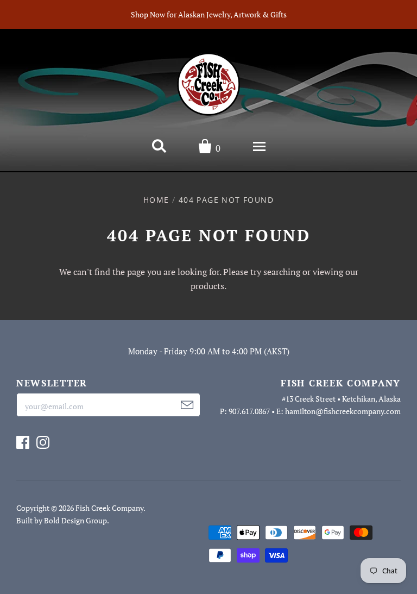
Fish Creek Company (109, 508)
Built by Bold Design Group (61, 520)
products (207, 286)
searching (281, 272)
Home (156, 200)
